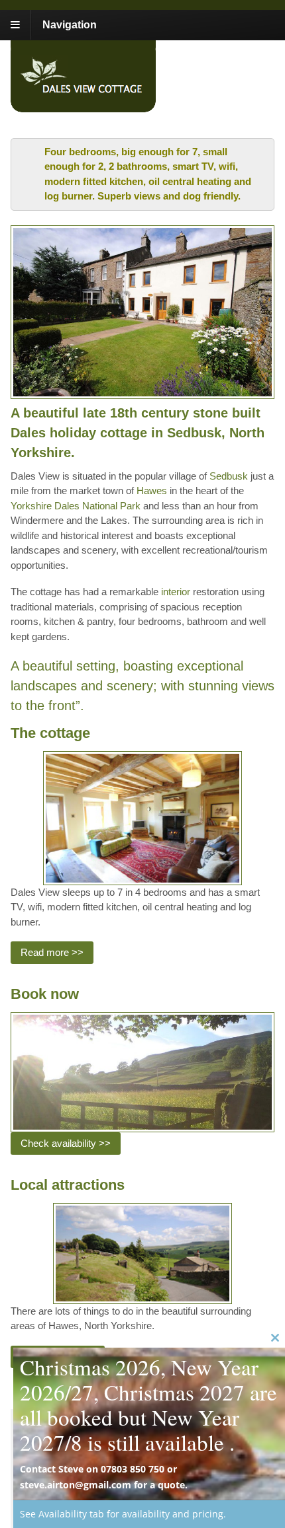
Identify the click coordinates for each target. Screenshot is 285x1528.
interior (175, 591)
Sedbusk (228, 476)
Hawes (152, 490)
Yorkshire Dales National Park (77, 505)
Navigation (69, 24)
